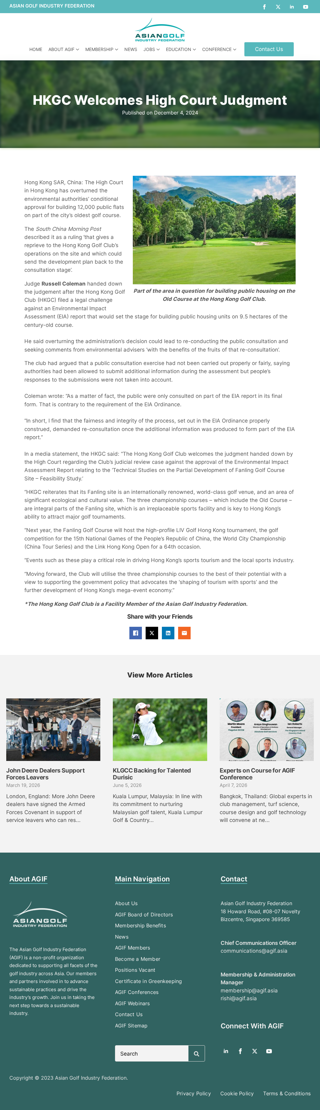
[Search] (196, 1054)
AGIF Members (132, 948)
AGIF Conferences (136, 992)
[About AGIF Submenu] (78, 49)
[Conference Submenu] (235, 49)
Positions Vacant (135, 970)
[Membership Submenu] (117, 49)
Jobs (149, 49)
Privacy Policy (194, 1093)
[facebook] (264, 7)
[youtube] (306, 7)
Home (35, 49)
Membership (99, 49)
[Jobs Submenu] (159, 49)
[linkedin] (292, 7)
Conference (217, 49)
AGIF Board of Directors (144, 914)
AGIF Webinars (132, 1003)
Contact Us (128, 1014)
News (130, 49)
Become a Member (137, 959)
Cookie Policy (237, 1093)
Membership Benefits (140, 925)
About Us (126, 903)
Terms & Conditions (287, 1093)
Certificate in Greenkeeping (148, 981)
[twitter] (278, 7)
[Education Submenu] (195, 49)
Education (178, 49)
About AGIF (61, 49)
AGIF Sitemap (131, 1025)
